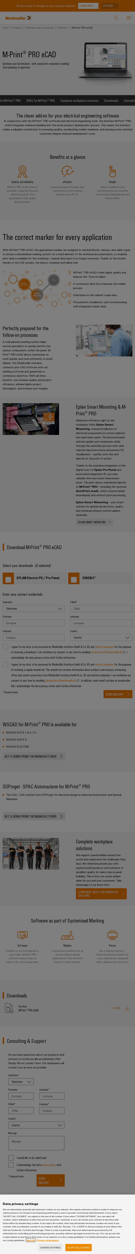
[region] (67, 1224)
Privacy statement (48, 1240)
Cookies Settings (50, 1247)
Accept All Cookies (78, 1247)
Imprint (30, 1240)
